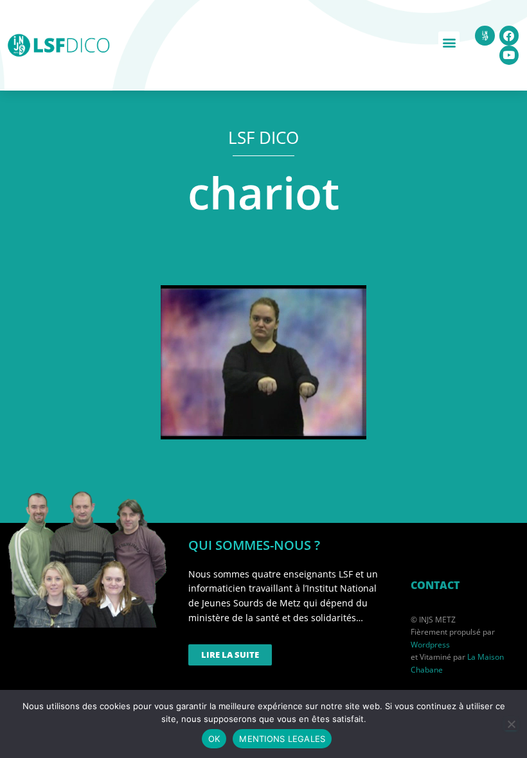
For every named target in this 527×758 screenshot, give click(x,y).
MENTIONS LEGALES (282, 739)
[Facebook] (509, 36)
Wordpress (430, 644)
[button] (449, 42)
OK (214, 739)
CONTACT (435, 585)
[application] (263, 362)
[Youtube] (509, 56)
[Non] (511, 724)
